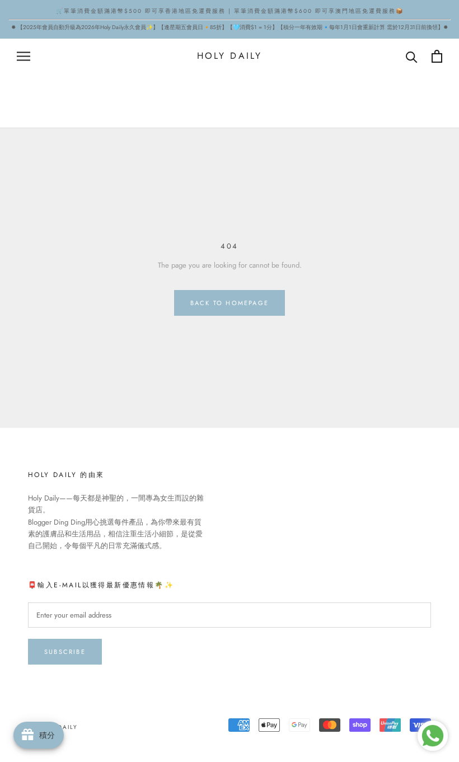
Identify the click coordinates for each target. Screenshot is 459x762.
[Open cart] (437, 56)
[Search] (412, 56)
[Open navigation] (23, 56)
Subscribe (65, 651)
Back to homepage (229, 302)
